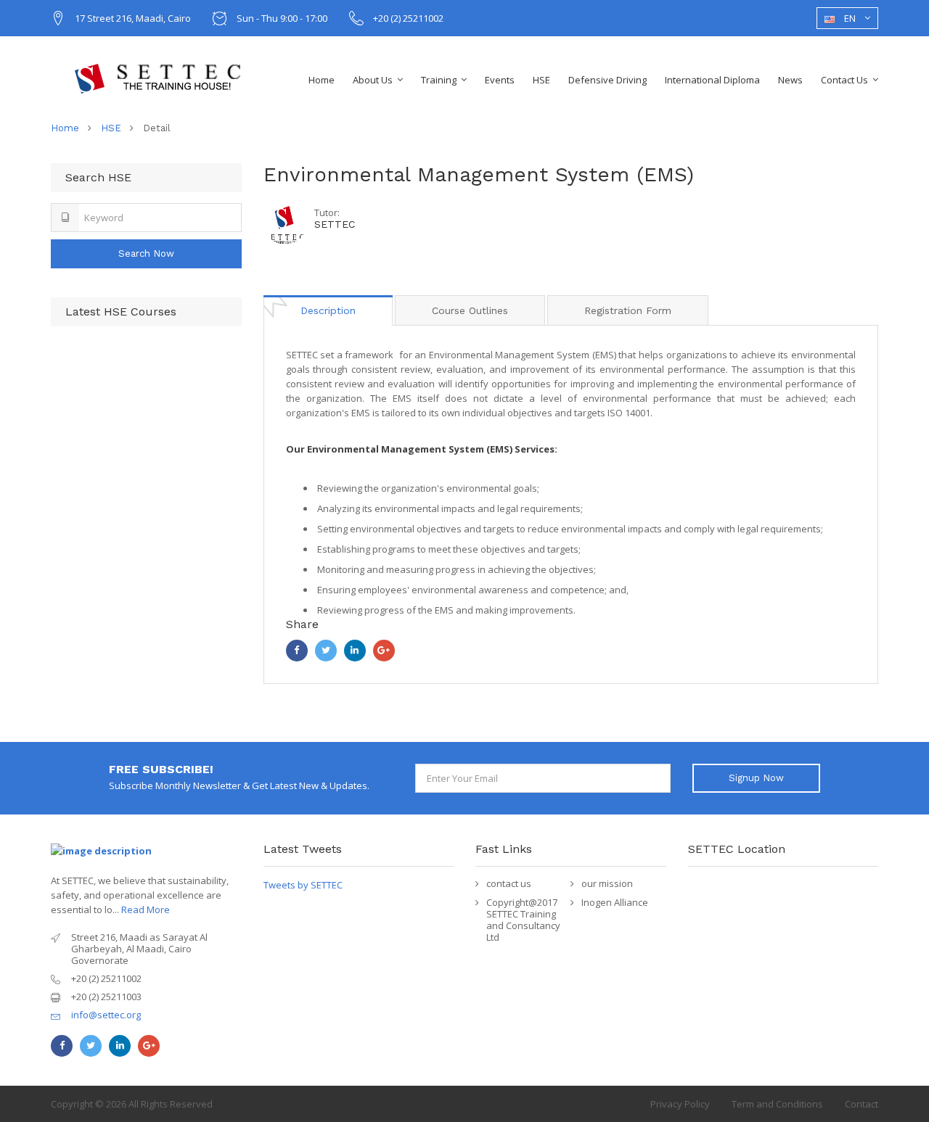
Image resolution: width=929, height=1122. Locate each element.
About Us (373, 79)
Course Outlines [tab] (470, 310)
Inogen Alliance (614, 902)
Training (439, 79)
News (790, 79)
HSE (541, 79)
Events (500, 79)
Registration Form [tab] (627, 310)
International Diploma (712, 79)
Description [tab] (328, 310)
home (65, 128)
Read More (145, 909)
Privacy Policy (680, 1103)
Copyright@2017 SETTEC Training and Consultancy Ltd (523, 919)
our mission (607, 883)
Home (321, 79)
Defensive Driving (607, 79)
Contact (861, 1103)
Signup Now (756, 777)
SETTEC (334, 224)
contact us (508, 883)
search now (146, 253)
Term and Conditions (777, 1103)
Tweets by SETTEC (303, 884)
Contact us (844, 79)
